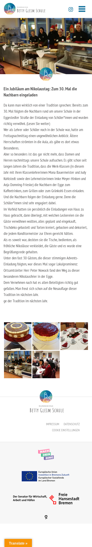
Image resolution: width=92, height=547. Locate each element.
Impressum (52, 424)
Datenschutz (72, 424)
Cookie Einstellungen (66, 430)
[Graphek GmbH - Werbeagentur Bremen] (46, 517)
